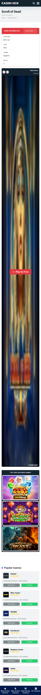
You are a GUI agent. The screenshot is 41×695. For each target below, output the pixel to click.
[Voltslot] (6, 578)
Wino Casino (15, 593)
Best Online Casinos (5, 692)
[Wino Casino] (6, 597)
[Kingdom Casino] (6, 653)
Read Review (11, 585)
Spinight (13, 612)
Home (3, 18)
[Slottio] (6, 672)
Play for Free (22, 272)
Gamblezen (14, 631)
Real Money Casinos (25, 692)
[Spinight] (6, 616)
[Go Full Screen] (7, 72)
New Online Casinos (15, 692)
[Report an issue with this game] (4, 72)
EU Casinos (35, 691)
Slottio (12, 669)
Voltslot (13, 574)
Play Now (29, 585)
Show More (29, 31)
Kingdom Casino (16, 650)
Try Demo (20, 488)
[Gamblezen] (6, 635)
